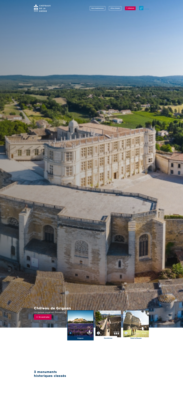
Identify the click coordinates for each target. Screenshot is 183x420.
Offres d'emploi (115, 8)
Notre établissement (97, 8)
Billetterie (131, 8)
